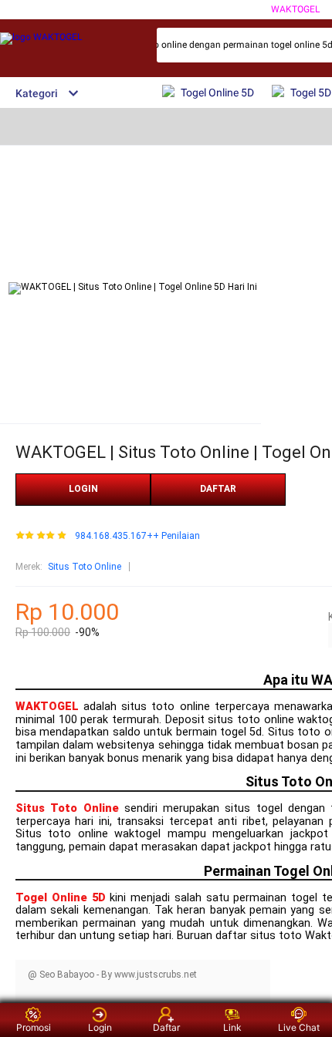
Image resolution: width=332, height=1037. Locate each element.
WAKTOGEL (295, 9)
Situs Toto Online (84, 566)
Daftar (166, 1027)
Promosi (33, 1027)
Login (100, 1027)
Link (232, 1027)
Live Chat (299, 1027)
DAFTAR (218, 488)
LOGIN (83, 488)
